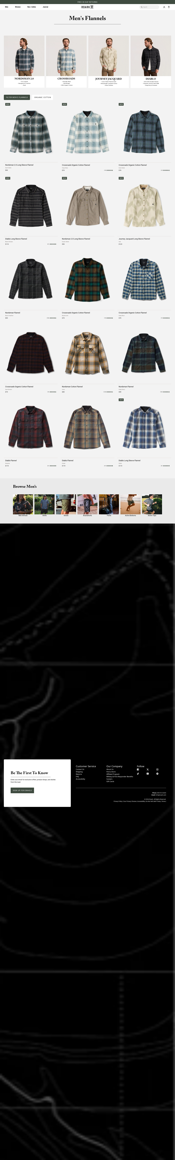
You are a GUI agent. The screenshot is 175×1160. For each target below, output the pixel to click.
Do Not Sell (149, 801)
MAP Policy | (158, 801)
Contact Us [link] (80, 769)
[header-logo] (87, 7)
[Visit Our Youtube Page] (148, 774)
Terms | (164, 801)
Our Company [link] (114, 766)
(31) (48, 244)
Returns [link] (79, 774)
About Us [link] (110, 769)
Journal (45, 7)
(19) (105, 170)
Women (18, 7)
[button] (17, 97)
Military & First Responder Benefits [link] (119, 776)
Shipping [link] (79, 772)
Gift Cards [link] (110, 781)
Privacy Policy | (118, 801)
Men (6, 7)
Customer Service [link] (86, 766)
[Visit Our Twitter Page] (148, 769)
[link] (42, 97)
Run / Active (31, 7)
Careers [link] (109, 779)
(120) (105, 391)
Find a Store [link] (111, 772)
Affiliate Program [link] (113, 774)
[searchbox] (150, 7)
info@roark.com (161, 795)
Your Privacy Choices (130, 801)
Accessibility (80, 779)
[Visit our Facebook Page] (138, 769)
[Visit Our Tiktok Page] (138, 774)
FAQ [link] (77, 776)
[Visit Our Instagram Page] (157, 769)
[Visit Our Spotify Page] (157, 774)
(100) (48, 318)
